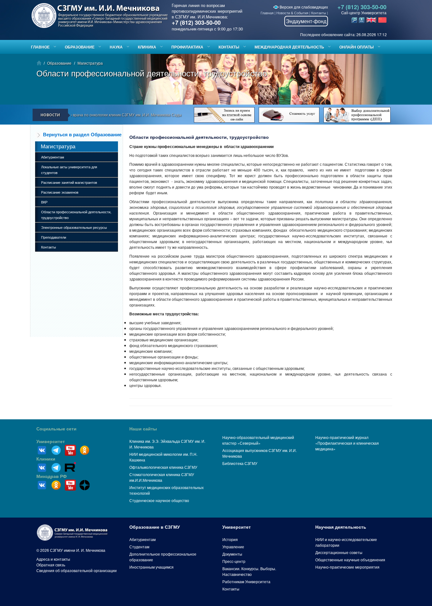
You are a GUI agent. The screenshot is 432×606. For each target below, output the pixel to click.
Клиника (147, 47)
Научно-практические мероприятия (347, 567)
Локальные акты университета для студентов (69, 169)
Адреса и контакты (53, 559)
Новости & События (292, 12)
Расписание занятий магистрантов (69, 182)
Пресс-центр (233, 561)
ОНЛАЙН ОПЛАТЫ (356, 47)
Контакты (318, 12)
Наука (116, 47)
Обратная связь (50, 564)
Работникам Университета (246, 581)
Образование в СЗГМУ (154, 527)
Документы (232, 554)
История (230, 539)
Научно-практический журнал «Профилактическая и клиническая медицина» (347, 443)
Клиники (45, 458)
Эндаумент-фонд (306, 21)
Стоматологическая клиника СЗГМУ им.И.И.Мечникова (161, 477)
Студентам (139, 546)
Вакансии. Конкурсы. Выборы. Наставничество (249, 571)
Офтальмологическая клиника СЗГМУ (163, 467)
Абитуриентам (52, 156)
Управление (233, 546)
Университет (50, 441)
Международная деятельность (289, 47)
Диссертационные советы (338, 552)
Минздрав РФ (51, 476)
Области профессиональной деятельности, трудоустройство (76, 214)
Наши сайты (143, 428)
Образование (80, 47)
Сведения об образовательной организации (76, 570)
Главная (267, 12)
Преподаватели (53, 237)
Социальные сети (56, 428)
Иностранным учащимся (151, 567)
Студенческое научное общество (159, 500)
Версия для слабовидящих (303, 7)
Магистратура (90, 63)
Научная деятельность (340, 527)
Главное (40, 47)
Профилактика (187, 47)
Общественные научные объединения (350, 559)
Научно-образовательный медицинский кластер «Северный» (258, 440)
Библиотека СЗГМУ (239, 463)
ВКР (44, 201)
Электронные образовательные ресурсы (74, 227)
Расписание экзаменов (59, 192)
